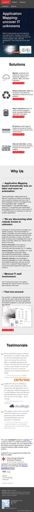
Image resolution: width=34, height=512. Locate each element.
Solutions (5, 6)
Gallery (9, 490)
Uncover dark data (12, 495)
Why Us (13, 6)
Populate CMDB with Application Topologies (13, 494)
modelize (27, 440)
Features (22, 2)
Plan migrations (12, 492)
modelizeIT (5, 2)
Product (14, 2)
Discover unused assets (23, 492)
